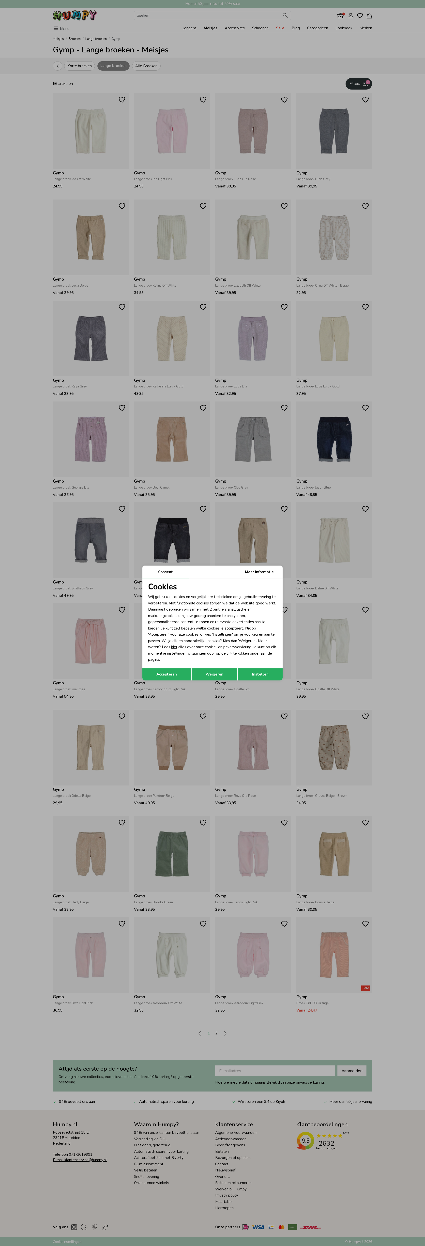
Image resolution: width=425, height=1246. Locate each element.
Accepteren (166, 674)
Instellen (260, 674)
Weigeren (214, 674)
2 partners (218, 609)
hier (174, 647)
